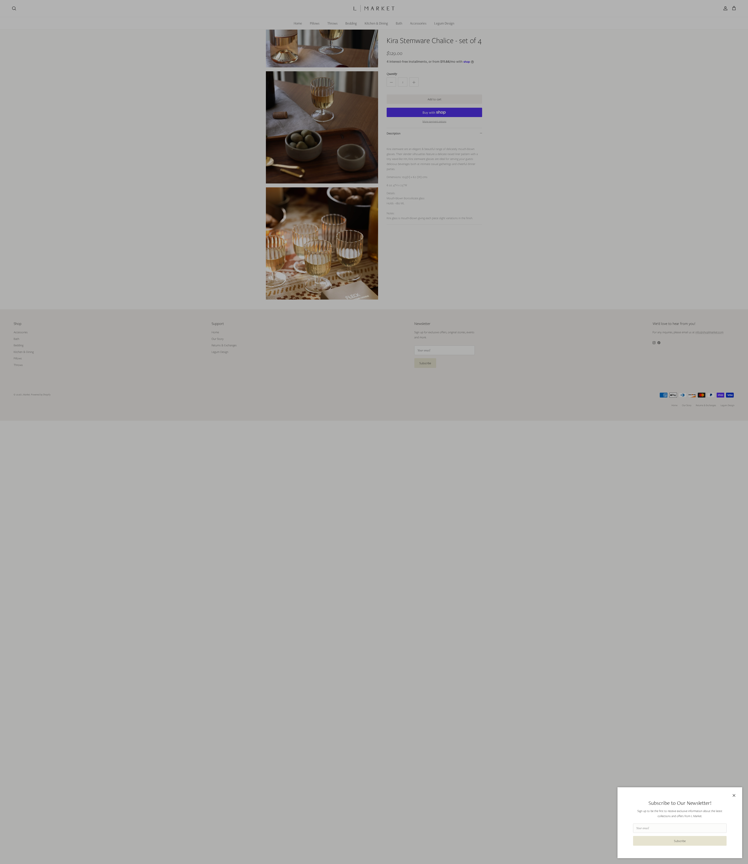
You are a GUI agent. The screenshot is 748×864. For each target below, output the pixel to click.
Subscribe (680, 841)
